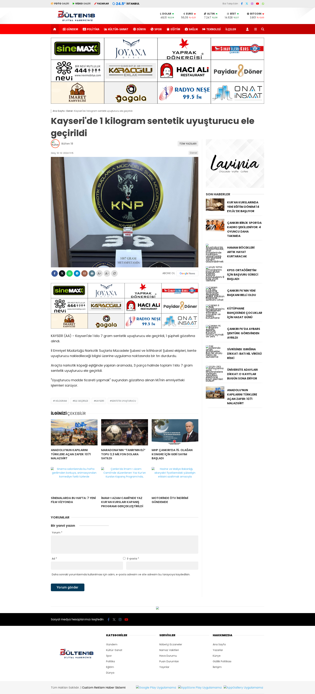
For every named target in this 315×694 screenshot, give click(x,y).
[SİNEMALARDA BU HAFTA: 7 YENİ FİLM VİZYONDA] (74, 480)
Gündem (72, 29)
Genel (193, 153)
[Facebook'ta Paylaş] (54, 273)
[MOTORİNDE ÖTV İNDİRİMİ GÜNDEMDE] (175, 480)
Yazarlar (218, 650)
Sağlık (193, 29)
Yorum (57, 532)
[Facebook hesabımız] (242, 3)
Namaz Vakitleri (169, 650)
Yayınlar (164, 667)
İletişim (217, 667)
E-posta (133, 558)
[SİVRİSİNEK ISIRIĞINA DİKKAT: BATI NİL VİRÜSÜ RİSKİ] (215, 357)
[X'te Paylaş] (62, 273)
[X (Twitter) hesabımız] (247, 3)
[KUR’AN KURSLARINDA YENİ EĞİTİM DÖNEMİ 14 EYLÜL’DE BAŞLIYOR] (215, 210)
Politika (93, 29)
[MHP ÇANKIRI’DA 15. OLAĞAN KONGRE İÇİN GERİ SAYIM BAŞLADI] (175, 432)
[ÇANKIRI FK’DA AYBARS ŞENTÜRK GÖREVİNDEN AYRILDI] (215, 336)
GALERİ (61, 3)
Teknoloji (213, 29)
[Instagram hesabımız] (252, 3)
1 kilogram (61, 400)
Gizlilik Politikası (222, 661)
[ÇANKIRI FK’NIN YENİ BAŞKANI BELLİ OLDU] (215, 300)
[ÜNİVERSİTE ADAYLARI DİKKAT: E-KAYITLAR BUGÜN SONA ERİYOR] (215, 381)
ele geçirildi (81, 400)
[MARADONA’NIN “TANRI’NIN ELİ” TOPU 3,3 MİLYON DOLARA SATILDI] (124, 432)
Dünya (141, 29)
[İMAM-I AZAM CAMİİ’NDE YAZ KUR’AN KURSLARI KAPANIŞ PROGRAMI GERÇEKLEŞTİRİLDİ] (124, 480)
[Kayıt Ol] (248, 29)
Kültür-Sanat (118, 29)
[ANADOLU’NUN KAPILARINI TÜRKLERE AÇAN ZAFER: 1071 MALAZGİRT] (74, 432)
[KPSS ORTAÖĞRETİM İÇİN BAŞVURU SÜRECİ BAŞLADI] (215, 280)
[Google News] (187, 273)
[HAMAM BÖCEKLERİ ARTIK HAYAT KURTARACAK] (215, 261)
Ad (54, 558)
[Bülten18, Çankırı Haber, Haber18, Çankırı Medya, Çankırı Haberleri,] (76, 22)
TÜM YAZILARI (188, 143)
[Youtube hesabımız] (257, 3)
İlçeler (230, 29)
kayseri (100, 400)
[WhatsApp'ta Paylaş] (69, 273)
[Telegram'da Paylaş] (77, 273)
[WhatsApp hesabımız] (263, 3)
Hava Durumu (168, 656)
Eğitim (175, 29)
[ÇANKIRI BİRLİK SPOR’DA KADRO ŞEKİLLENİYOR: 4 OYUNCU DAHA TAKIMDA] (215, 230)
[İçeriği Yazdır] (92, 273)
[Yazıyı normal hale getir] (114, 273)
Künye (217, 656)
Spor (158, 29)
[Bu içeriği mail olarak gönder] (84, 273)
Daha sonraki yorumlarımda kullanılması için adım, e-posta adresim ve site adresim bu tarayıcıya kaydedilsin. (121, 574)
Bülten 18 (67, 143)
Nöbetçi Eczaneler (170, 644)
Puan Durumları (169, 661)
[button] (55, 29)
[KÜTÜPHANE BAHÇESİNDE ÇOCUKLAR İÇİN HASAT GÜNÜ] (215, 318)
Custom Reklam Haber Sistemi (103, 687)
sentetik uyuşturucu (124, 400)
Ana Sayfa (219, 644)
